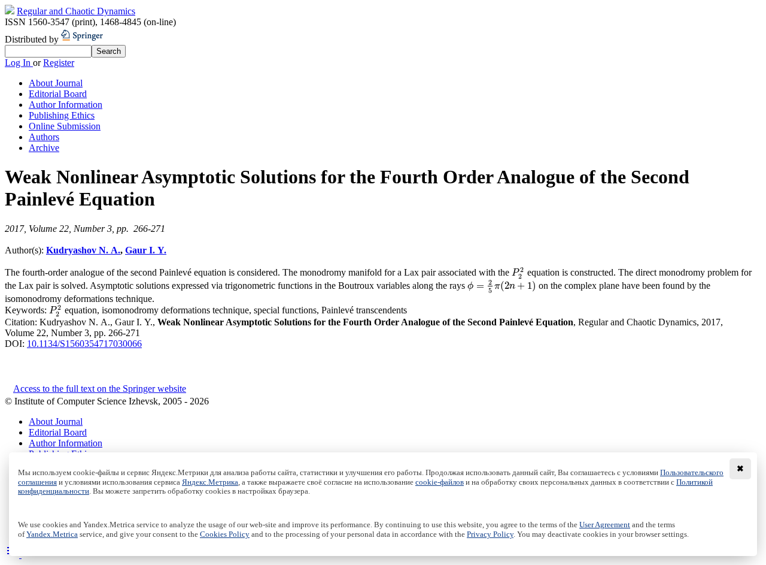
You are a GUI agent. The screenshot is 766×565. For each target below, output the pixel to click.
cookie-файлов (439, 482)
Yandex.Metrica (52, 534)
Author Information (65, 104)
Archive (44, 148)
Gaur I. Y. (145, 250)
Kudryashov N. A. (83, 250)
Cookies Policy (225, 534)
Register (58, 63)
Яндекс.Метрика (210, 482)
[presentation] (518, 272)
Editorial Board (58, 94)
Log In (19, 63)
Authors (44, 137)
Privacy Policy (490, 534)
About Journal (56, 83)
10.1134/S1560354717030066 (84, 344)
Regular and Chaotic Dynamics (76, 11)
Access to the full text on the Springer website (99, 388)
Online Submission (65, 126)
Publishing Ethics (62, 115)
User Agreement (604, 525)
